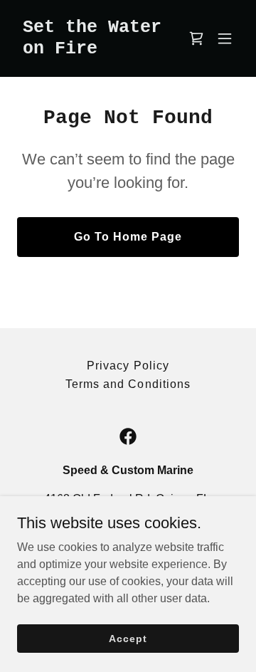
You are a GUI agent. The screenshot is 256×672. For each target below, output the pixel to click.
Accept (127, 638)
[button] (224, 38)
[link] (94, 49)
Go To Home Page (128, 237)
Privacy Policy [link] (128, 365)
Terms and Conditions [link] (127, 384)
